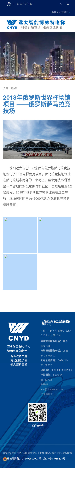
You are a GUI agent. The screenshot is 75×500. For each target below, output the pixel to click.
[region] (19, 345)
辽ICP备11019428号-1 (55, 458)
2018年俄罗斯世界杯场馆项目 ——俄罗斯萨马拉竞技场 (37, 104)
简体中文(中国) (25, 4)
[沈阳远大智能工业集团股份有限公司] (37, 24)
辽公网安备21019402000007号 (24, 458)
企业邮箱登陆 (48, 394)
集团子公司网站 (60, 12)
